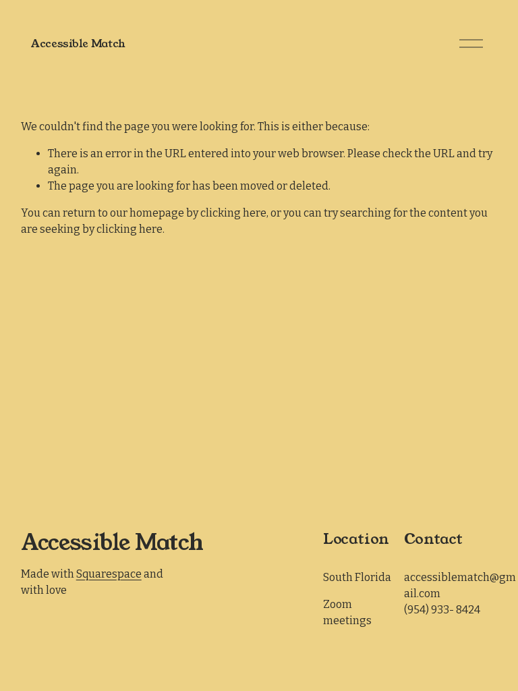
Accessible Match (78, 43)
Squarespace (109, 574)
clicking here (233, 212)
